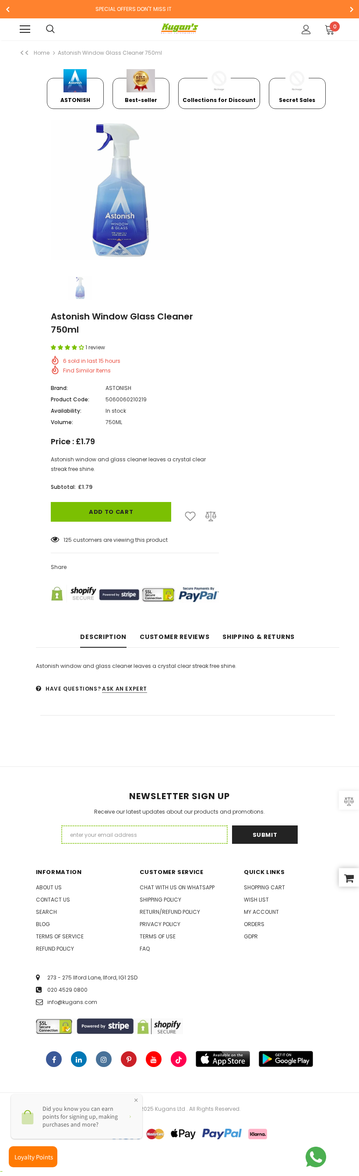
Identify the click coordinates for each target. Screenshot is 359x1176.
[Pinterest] (129, 1059)
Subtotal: (63, 487)
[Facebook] (54, 1059)
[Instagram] (104, 1059)
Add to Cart (111, 512)
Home (41, 52)
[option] (75, 90)
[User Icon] (306, 29)
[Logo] (180, 29)
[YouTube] (154, 1059)
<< (24, 53)
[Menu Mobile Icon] (25, 29)
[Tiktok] (179, 1059)
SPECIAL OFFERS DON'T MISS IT (133, 9)
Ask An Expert (124, 688)
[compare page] (349, 800)
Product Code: (70, 399)
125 (67, 540)
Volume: (62, 422)
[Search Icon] (59, 29)
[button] (68, 347)
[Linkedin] (79, 1059)
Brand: (59, 388)
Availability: (66, 410)
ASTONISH (118, 388)
